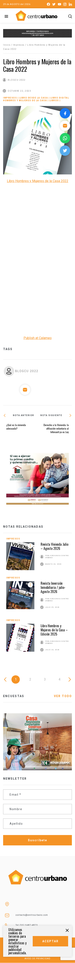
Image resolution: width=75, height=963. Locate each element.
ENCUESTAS (13, 696)
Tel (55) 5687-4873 (27, 925)
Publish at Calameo (38, 338)
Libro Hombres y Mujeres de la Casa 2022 (37, 181)
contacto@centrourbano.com (32, 915)
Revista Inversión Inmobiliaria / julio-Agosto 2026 (53, 587)
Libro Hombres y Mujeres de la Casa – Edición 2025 (54, 630)
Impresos (19, 45)
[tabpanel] (37, 599)
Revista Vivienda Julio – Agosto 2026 (54, 546)
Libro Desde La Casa (33, 98)
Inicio (6, 45)
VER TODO (63, 696)
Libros (54, 100)
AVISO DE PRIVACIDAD (37, 958)
